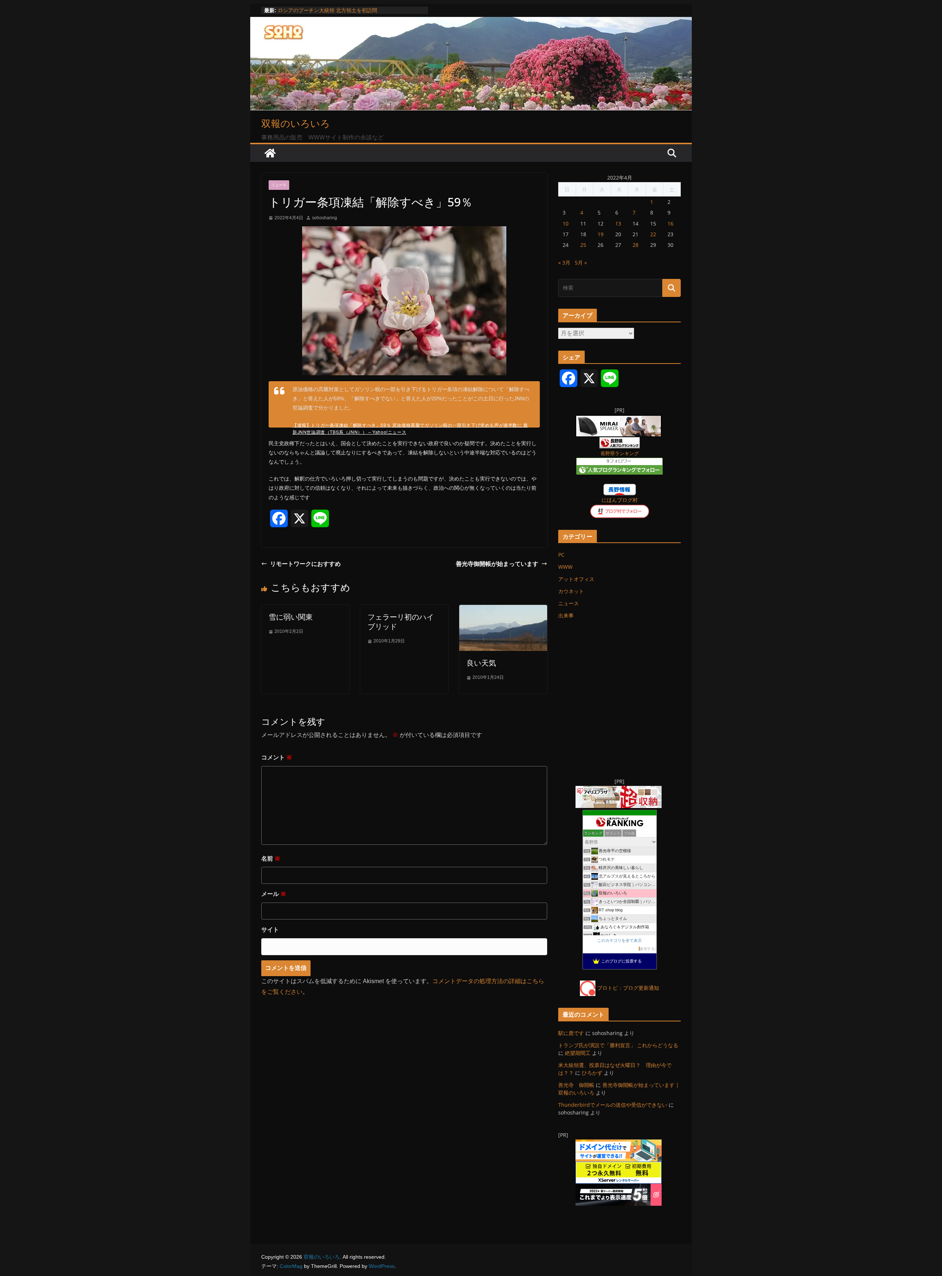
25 (583, 244)
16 (670, 223)
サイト (270, 929)
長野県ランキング (620, 453)
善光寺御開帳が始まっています (497, 564)
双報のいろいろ (295, 123)
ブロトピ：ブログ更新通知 (628, 987)
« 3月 (564, 262)
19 (600, 234)
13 (618, 223)
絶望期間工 (578, 1052)
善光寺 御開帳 (576, 1084)
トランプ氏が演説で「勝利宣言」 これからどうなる (618, 1045)
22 (653, 234)
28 (635, 244)
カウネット (571, 591)
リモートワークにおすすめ (305, 564)
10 (566, 223)
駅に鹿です (571, 1032)
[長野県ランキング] (619, 441)
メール (273, 894)
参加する (647, 949)
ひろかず (592, 1072)
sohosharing (324, 217)
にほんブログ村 (620, 499)
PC (561, 554)
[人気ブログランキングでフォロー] (619, 462)
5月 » (581, 262)
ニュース (279, 185)
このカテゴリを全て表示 (619, 940)
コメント (276, 757)
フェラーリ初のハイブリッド (401, 621)
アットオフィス (576, 578)
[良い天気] (503, 610)
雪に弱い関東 (291, 617)
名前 (270, 858)
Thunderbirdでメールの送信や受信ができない (612, 1104)
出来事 (566, 615)
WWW (565, 566)
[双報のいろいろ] (270, 153)
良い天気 (481, 663)
